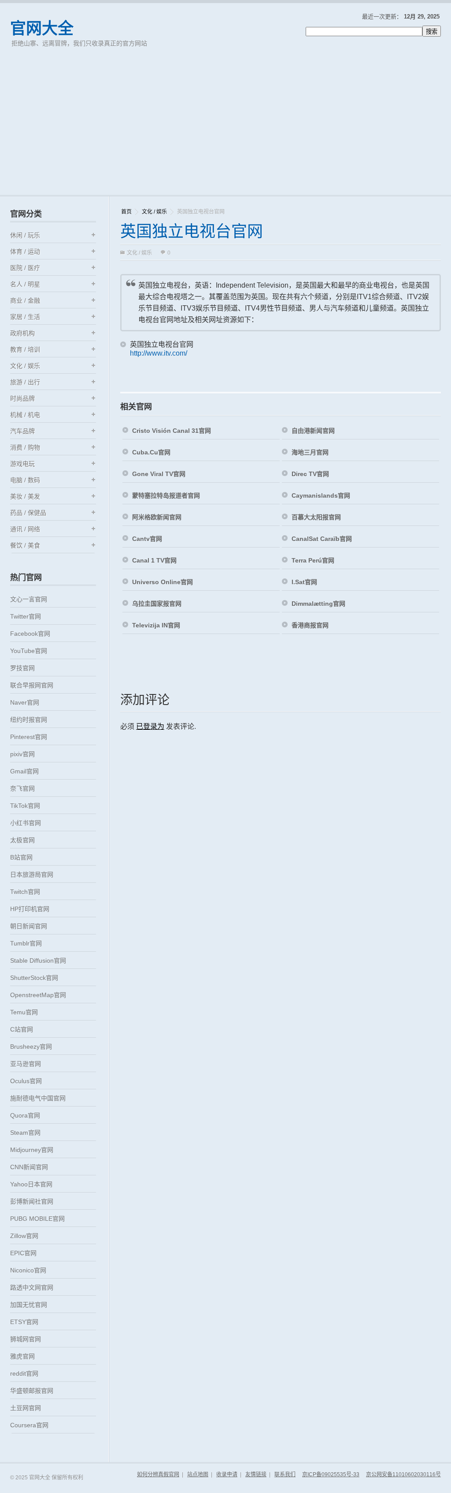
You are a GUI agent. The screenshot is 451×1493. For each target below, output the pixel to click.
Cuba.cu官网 (151, 452)
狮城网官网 (25, 1339)
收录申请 (226, 1474)
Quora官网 (25, 1115)
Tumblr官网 (26, 943)
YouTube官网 (28, 650)
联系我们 (285, 1474)
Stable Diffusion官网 (38, 960)
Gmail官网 (24, 771)
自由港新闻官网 (313, 430)
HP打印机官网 (29, 908)
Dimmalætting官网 (318, 603)
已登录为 (150, 726)
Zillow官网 (24, 1235)
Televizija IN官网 (156, 625)
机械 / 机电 (25, 414)
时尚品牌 (22, 398)
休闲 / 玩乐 (25, 235)
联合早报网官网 (31, 685)
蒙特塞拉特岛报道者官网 (166, 495)
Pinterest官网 (28, 736)
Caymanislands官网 (321, 495)
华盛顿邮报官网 (31, 1390)
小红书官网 (25, 822)
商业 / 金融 (25, 300)
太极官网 (22, 840)
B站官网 (21, 857)
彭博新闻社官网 (31, 1201)
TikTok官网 (25, 805)
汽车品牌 (22, 431)
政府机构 (22, 333)
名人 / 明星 (25, 284)
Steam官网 (25, 1132)
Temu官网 (24, 1012)
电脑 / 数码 (25, 480)
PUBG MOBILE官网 (37, 1218)
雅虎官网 (22, 1356)
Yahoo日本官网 (31, 1184)
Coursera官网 (29, 1425)
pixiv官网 (22, 754)
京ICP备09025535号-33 (330, 1474)
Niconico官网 (28, 1270)
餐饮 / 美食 (25, 545)
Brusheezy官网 (31, 1046)
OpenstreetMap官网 (38, 994)
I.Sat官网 (304, 581)
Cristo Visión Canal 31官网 (171, 430)
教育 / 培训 (25, 349)
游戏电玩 (22, 463)
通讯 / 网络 (25, 529)
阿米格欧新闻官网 (156, 517)
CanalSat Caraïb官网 (322, 538)
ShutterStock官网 (34, 977)
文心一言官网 (28, 599)
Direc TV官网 (310, 473)
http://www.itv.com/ (158, 353)
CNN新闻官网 (29, 1166)
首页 (126, 212)
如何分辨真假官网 (158, 1474)
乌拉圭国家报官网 (156, 603)
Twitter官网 (25, 616)
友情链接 (255, 1474)
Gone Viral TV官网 (158, 473)
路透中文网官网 (31, 1287)
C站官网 (21, 1029)
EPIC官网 (23, 1253)
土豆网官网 (25, 1407)
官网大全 (42, 28)
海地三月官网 (310, 452)
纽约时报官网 (28, 719)
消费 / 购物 (25, 447)
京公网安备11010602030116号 (403, 1474)
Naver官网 (24, 702)
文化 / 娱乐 (154, 212)
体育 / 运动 (25, 251)
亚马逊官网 (25, 1063)
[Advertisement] (225, 129)
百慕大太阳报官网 (316, 517)
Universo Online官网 (162, 581)
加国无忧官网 (28, 1304)
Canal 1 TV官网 (154, 560)
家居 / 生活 (25, 316)
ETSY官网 (24, 1321)
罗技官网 (22, 667)
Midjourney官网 (31, 1149)
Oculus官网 (26, 1080)
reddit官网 (24, 1373)
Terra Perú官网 (313, 560)
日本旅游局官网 (31, 874)
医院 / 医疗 (25, 267)
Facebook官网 (30, 633)
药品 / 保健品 (28, 512)
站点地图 (197, 1474)
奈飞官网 (22, 788)
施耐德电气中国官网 (38, 1098)
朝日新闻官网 (28, 926)
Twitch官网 (25, 891)
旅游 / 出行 (25, 382)
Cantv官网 (147, 538)
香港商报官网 (310, 625)
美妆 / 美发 (25, 496)
